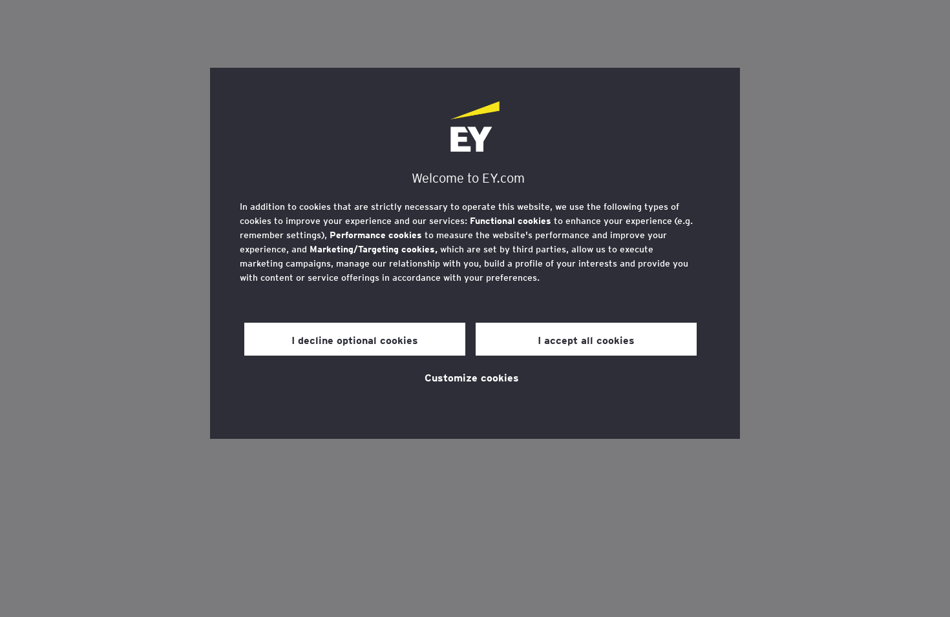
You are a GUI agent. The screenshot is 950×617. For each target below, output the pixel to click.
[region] (475, 253)
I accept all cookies (586, 339)
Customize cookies (472, 377)
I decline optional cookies (354, 339)
